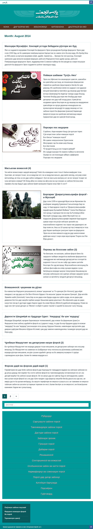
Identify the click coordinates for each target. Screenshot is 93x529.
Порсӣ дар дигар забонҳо (46, 477)
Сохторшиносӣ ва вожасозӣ (46, 460)
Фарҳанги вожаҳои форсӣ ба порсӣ (15, 513)
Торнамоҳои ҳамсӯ (12, 518)
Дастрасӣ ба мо (77, 27)
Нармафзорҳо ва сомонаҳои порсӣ (46, 471)
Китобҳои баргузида (46, 483)
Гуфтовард (46, 494)
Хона (6, 27)
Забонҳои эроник (46, 438)
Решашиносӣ (46, 455)
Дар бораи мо (21, 27)
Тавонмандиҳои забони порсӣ (46, 427)
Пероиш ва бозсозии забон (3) (60, 249)
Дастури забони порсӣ (46, 433)
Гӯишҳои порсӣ (46, 444)
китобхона (57, 27)
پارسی (4, 2)
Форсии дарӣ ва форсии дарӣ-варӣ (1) (26, 366)
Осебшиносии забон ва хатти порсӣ (46, 466)
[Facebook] (91, 2)
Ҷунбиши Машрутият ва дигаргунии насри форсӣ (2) (34, 342)
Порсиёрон (46, 488)
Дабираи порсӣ (46, 449)
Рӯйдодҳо (46, 416)
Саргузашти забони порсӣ (46, 421)
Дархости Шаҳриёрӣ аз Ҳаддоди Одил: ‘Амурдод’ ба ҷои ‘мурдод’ (42, 316)
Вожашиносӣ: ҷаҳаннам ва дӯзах (23, 287)
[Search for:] (46, 405)
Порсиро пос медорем (55, 127)
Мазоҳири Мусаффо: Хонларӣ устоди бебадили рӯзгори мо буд (41, 46)
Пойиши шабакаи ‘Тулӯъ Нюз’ (60, 75)
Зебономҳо (40, 27)
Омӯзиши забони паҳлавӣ (15, 507)
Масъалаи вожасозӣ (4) (18, 168)
